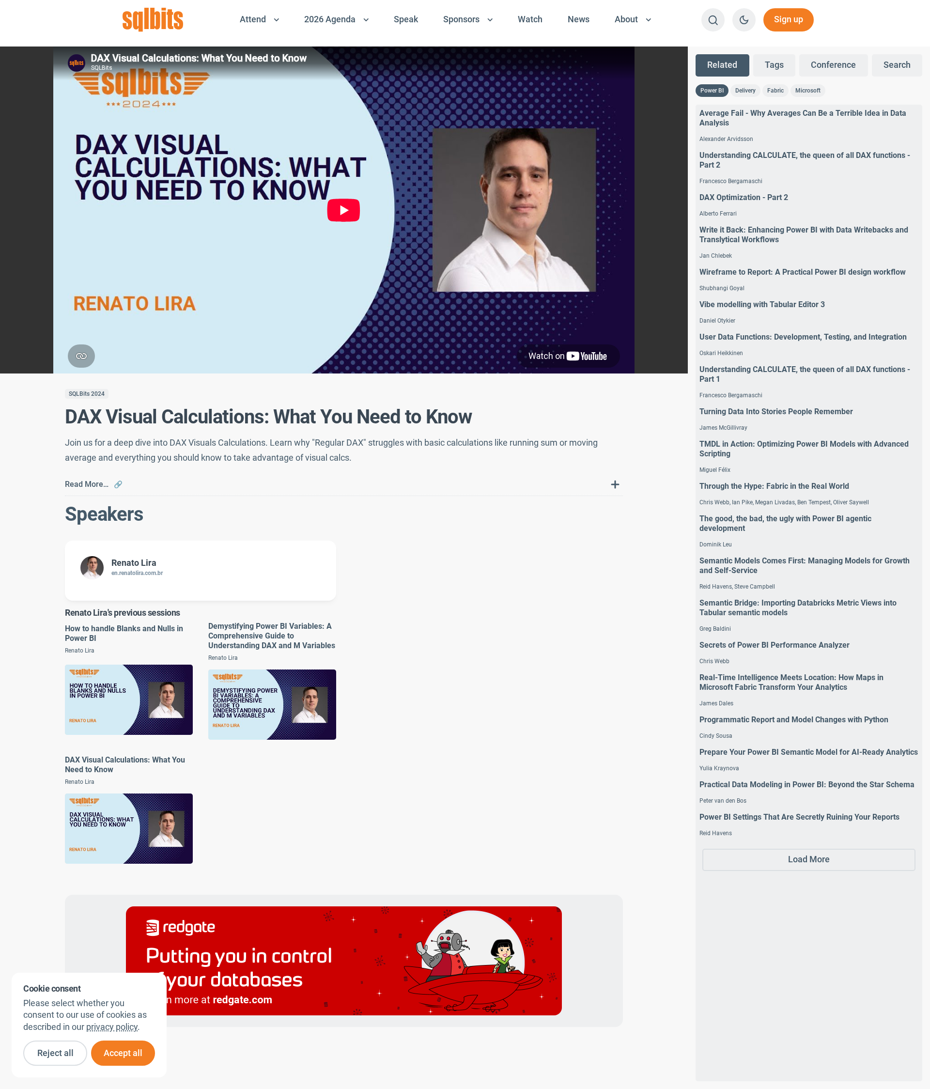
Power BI (712, 90)
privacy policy (112, 1027)
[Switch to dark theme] (744, 19)
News (578, 19)
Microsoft (808, 90)
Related (722, 65)
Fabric (775, 90)
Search (897, 65)
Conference (833, 65)
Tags (774, 65)
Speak (406, 19)
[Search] (713, 19)
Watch (530, 19)
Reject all (55, 1053)
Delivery (745, 90)
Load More (809, 859)
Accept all (123, 1053)
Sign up (788, 19)
